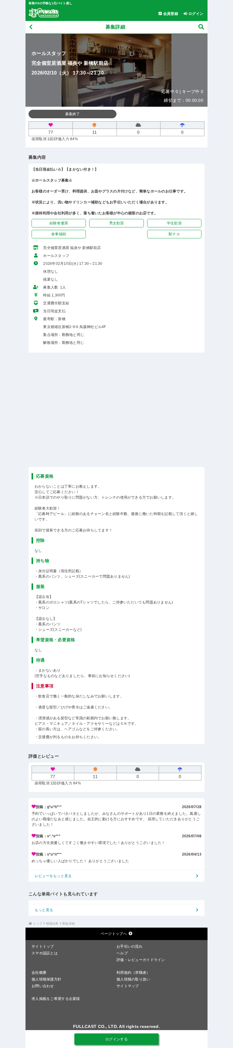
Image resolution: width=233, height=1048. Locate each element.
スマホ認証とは (45, 953)
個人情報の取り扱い (133, 979)
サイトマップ (127, 986)
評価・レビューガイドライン (140, 960)
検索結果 (52, 923)
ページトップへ (114, 934)
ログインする (116, 1039)
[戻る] (31, 27)
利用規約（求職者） (133, 972)
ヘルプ (122, 953)
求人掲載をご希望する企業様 (56, 999)
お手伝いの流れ (129, 946)
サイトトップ (43, 946)
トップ (37, 923)
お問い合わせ (43, 986)
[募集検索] (201, 27)
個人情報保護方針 (46, 979)
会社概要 (39, 972)
